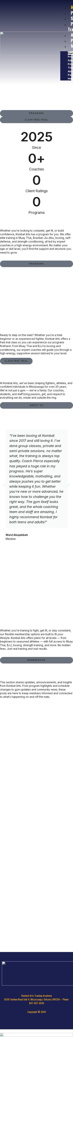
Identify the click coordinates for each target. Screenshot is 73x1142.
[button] (4, 485)
